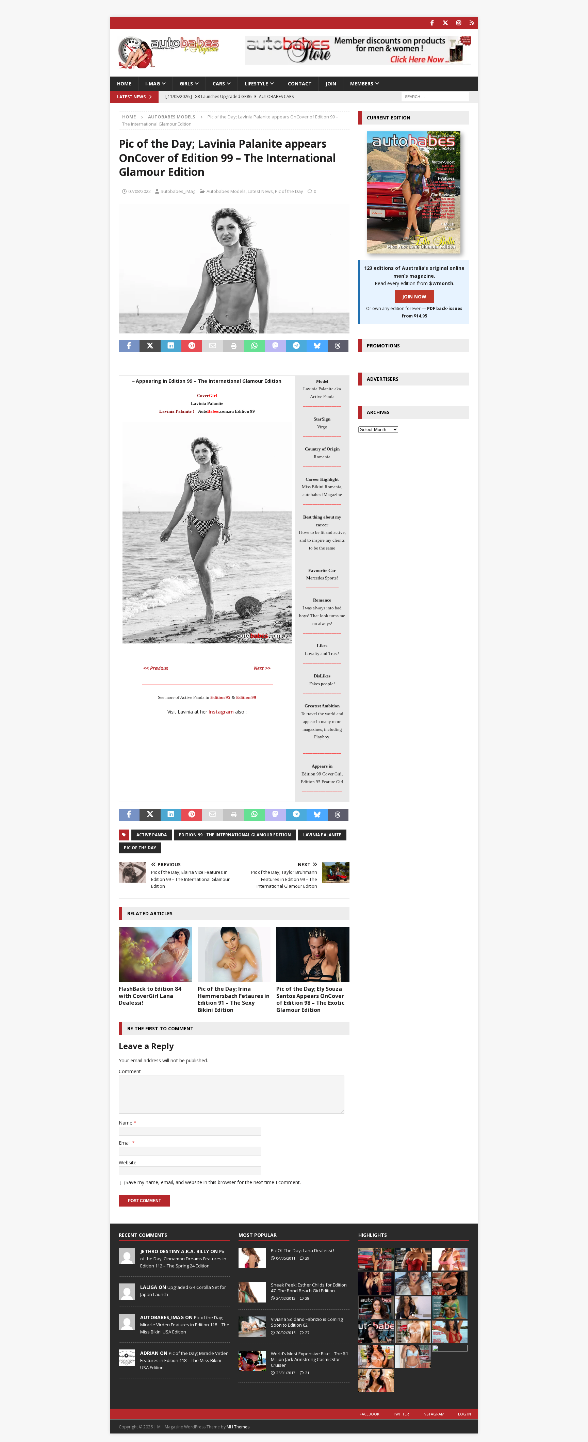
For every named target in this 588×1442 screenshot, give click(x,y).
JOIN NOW (414, 296)
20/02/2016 (285, 1332)
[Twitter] (445, 23)
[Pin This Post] (191, 346)
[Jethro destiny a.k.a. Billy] (127, 1260)
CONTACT (300, 83)
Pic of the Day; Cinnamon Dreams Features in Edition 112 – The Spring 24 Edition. (183, 1258)
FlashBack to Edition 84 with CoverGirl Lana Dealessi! (150, 996)
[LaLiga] (127, 1296)
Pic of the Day (289, 191)
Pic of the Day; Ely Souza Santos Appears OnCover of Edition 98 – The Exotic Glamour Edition (310, 999)
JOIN (331, 83)
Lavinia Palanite (322, 835)
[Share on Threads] (338, 346)
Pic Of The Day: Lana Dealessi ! (302, 1250)
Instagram (221, 711)
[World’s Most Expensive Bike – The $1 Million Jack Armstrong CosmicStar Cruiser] (252, 1361)
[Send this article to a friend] (212, 346)
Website (127, 1162)
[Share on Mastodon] (275, 346)
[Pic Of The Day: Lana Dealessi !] (252, 1258)
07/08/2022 (139, 191)
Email (125, 1143)
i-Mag (152, 83)
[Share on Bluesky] (317, 346)
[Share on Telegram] (296, 346)
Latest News (260, 191)
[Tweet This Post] (150, 346)
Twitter (401, 1413)
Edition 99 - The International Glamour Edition (235, 835)
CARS (219, 83)
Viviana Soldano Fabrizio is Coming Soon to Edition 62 (307, 1322)
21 (307, 1372)
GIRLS (186, 83)
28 (307, 1298)
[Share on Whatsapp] (254, 346)
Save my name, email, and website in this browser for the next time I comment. (213, 1182)
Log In (464, 1413)
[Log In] (472, 23)
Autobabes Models (226, 191)
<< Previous (155, 668)
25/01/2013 (285, 1372)
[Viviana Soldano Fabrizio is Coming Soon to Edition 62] (252, 1326)
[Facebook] (432, 23)
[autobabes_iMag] (127, 1326)
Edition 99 (246, 697)
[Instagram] (458, 23)
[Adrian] (127, 1362)
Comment (130, 1071)
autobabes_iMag (178, 191)
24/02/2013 (285, 1298)
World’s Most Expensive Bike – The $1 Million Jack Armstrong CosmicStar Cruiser (309, 1359)
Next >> (262, 668)
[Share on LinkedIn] (171, 346)
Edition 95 (220, 697)
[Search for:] (435, 96)
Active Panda (151, 835)
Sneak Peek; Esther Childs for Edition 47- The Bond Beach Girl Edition (309, 1288)
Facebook (369, 1413)
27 (307, 1332)
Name (126, 1122)
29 (307, 1258)
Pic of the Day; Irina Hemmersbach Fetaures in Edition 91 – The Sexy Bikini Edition (234, 999)
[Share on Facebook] (129, 346)
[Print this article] (233, 346)
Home (124, 83)
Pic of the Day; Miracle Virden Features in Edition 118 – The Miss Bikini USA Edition (184, 1324)
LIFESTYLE (256, 83)
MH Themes (238, 1427)
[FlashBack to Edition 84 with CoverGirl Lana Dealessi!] (155, 954)
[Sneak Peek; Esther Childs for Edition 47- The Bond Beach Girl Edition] (252, 1292)
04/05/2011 (285, 1258)
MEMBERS (361, 83)
